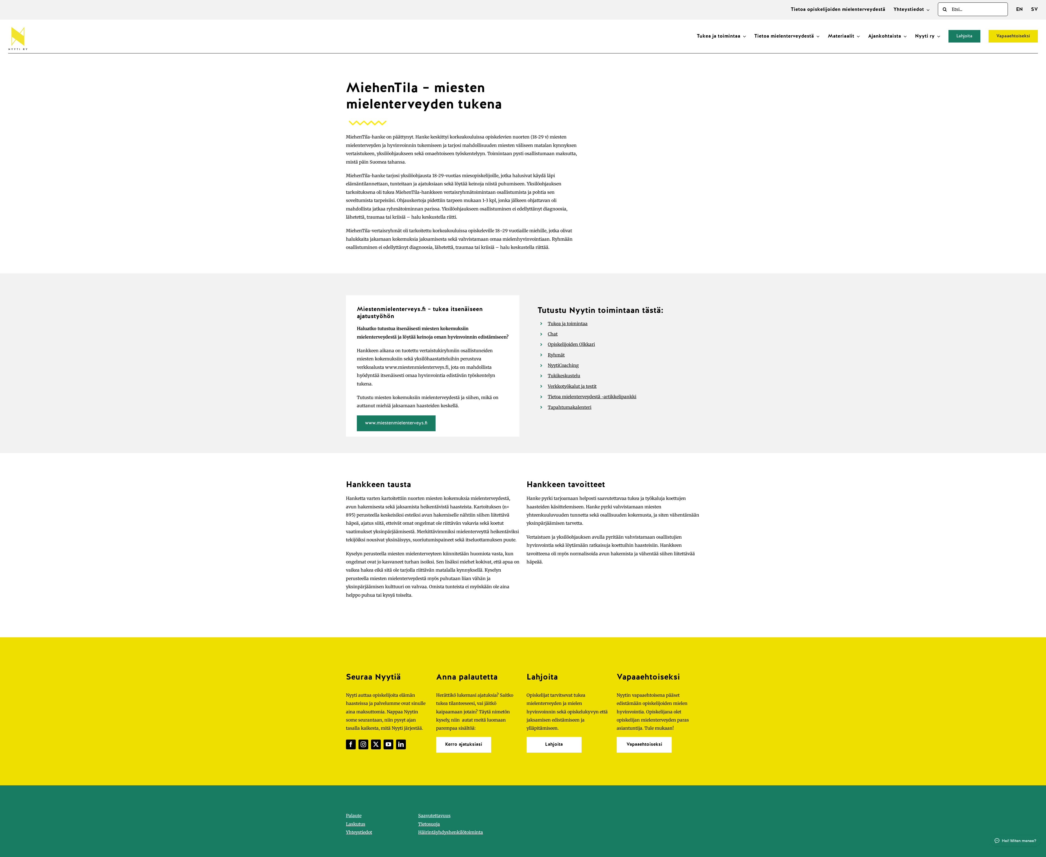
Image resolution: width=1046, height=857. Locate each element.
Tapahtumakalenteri (569, 407)
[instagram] (363, 744)
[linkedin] (401, 744)
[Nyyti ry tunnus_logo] (17, 26)
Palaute (353, 815)
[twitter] (376, 744)
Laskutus (355, 824)
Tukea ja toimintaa (568, 323)
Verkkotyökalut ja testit (572, 386)
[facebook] (351, 744)
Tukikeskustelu (564, 375)
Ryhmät (556, 355)
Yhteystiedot (359, 832)
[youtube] (388, 744)
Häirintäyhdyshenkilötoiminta (450, 832)
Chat (553, 334)
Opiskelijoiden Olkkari (571, 344)
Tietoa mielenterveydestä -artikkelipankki (592, 396)
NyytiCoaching (563, 365)
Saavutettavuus (434, 815)
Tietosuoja (429, 824)
